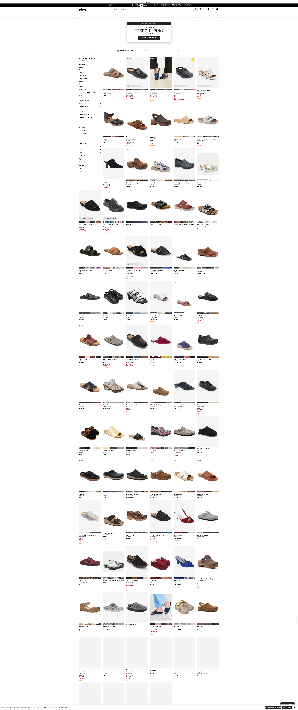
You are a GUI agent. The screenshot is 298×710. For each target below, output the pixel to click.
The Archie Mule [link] (201, 405)
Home (80, 55)
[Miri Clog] (113, 120)
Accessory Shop (83, 106)
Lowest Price (84, 137)
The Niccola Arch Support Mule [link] (87, 535)
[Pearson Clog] (137, 516)
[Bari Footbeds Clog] (208, 516)
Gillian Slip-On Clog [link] (155, 405)
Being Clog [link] (154, 137)
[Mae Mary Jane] (90, 607)
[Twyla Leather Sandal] (184, 120)
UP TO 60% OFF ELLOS (143, 1)
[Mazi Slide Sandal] (113, 73)
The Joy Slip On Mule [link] (132, 581)
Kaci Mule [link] (129, 225)
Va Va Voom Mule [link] (178, 405)
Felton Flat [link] (82, 494)
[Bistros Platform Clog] (137, 164)
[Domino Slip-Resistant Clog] (184, 163)
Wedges (81, 81)
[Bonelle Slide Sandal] (137, 386)
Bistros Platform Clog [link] (132, 183)
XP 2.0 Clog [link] (153, 451)
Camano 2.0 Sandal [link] (108, 451)
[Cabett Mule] (161, 652)
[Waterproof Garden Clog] (161, 205)
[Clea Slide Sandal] (113, 251)
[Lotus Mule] (90, 297)
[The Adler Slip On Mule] (137, 652)
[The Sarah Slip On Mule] (137, 340)
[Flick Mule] (161, 340)
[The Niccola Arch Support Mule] (90, 515)
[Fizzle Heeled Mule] (137, 296)
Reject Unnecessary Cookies (273, 707)
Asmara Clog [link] (200, 270)
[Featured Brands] (100, 103)
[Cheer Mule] (184, 561)
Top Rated (83, 130)
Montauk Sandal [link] (130, 139)
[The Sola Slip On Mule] (161, 296)
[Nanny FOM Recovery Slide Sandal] (208, 120)
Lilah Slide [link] (152, 183)
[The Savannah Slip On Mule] (161, 515)
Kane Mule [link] (105, 494)
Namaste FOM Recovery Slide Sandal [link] (184, 225)
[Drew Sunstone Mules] (113, 607)
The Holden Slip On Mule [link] (157, 270)
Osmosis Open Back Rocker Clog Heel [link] (113, 581)
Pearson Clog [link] (130, 535)
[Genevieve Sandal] (137, 431)
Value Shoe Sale (83, 112)
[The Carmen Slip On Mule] (137, 251)
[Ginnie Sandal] (90, 340)
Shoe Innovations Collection (87, 117)
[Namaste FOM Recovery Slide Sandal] (184, 205)
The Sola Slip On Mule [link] (156, 316)
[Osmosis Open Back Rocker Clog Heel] (113, 561)
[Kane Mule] (113, 475)
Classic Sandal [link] (178, 316)
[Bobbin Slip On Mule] (208, 297)
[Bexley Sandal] (184, 653)
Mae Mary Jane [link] (83, 627)
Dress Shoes (82, 75)
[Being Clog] (161, 120)
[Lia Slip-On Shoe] (90, 431)
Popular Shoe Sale (84, 114)
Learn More (178, 50)
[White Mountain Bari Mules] (113, 340)
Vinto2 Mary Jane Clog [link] (109, 405)
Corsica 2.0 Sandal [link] (202, 494)
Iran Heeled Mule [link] (178, 535)
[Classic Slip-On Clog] (113, 653)
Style (80, 95)
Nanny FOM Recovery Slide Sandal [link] (206, 139)
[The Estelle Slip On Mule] (137, 72)
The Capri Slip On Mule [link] (203, 90)
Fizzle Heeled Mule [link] (131, 316)
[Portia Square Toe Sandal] (208, 164)
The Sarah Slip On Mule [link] (132, 359)
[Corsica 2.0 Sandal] (208, 475)
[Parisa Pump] (113, 163)
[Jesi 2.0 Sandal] (184, 475)
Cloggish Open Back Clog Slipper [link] (206, 672)
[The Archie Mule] (208, 385)
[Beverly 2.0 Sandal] (90, 386)
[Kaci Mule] (137, 205)
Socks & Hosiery (83, 89)
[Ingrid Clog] (113, 698)
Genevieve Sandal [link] (131, 451)
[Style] (100, 95)
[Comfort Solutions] (100, 101)
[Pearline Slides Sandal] (208, 205)
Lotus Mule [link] (82, 316)
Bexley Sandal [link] (177, 672)
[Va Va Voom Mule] (184, 385)
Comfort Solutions (84, 100)
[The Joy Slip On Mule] (137, 561)
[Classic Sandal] (184, 297)
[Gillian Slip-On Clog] (161, 386)
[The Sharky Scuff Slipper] (208, 431)
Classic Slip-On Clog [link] (108, 672)
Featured (83, 127)
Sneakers (81, 70)
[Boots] (100, 84)
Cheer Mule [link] (177, 581)
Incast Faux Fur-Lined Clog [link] (157, 494)
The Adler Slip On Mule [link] (132, 672)
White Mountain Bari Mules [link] (110, 359)
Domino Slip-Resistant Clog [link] (181, 183)
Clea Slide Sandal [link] (107, 270)
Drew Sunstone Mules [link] (109, 627)
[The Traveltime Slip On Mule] (113, 205)
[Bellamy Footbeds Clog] (184, 431)
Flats (80, 72)
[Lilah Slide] (161, 164)
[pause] (146, 2)
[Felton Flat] (90, 475)
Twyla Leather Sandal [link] (179, 139)
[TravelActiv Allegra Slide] (90, 251)
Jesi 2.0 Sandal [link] (178, 494)
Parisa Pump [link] (106, 181)
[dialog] (217, 5)
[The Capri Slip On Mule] (208, 72)
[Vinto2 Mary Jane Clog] (113, 386)
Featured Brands (83, 103)
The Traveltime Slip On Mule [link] (110, 225)
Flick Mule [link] (152, 359)
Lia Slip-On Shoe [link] (83, 451)
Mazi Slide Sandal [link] (107, 92)
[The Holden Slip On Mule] (161, 251)
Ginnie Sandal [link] (83, 359)
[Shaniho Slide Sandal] (113, 516)
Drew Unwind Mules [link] (131, 625)
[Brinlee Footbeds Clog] (137, 475)
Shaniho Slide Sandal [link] (108, 533)
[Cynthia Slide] (90, 652)
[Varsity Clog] (113, 297)
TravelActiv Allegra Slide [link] (85, 270)
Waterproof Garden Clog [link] (157, 225)
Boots (80, 84)
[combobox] (137, 9)
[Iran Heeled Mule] (184, 515)
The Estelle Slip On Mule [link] (132, 92)
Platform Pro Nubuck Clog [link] (204, 359)
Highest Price (84, 133)
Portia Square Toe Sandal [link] (204, 183)
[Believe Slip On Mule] (184, 251)
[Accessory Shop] (100, 106)
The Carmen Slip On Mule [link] (133, 270)
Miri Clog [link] (105, 139)
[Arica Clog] (161, 698)
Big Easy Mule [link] (83, 581)
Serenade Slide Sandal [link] (180, 359)
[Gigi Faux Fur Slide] (208, 698)
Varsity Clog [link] (106, 316)
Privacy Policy (66, 707)
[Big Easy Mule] (90, 561)
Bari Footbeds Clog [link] (202, 535)
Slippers (81, 86)
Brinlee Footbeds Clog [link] (132, 494)
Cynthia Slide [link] (82, 672)
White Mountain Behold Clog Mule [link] (206, 579)
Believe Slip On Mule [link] (179, 270)
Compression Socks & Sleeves (87, 92)
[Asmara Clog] (208, 251)
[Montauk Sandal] (137, 120)
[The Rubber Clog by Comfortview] (184, 72)
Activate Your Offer (149, 38)
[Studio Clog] (184, 607)
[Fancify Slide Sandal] (184, 698)
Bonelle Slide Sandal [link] (132, 405)
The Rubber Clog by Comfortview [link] (183, 92)
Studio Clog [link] (177, 627)
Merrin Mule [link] (200, 627)
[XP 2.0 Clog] (161, 431)
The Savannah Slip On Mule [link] (157, 535)
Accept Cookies (287, 707)
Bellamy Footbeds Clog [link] (180, 451)
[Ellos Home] (82, 10)
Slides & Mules (83, 78)
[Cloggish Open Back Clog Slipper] (208, 653)
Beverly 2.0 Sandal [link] (84, 405)
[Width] (100, 98)
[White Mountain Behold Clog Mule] (208, 561)
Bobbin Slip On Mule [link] (202, 316)
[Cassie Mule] (161, 561)
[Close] (294, 707)
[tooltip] (104, 5)
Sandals (81, 67)
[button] (149, 1)
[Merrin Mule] (208, 607)
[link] (84, 15)
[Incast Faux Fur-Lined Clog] (161, 475)
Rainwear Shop (83, 109)
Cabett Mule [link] (153, 670)
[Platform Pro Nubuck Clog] (208, 340)
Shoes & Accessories (89, 55)
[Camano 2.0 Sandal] (113, 431)
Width (80, 98)
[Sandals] (100, 67)
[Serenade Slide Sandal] (184, 340)
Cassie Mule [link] (153, 581)
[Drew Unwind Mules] (137, 607)
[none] (113, 72)
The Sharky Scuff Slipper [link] (204, 449)
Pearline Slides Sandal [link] (203, 225)
